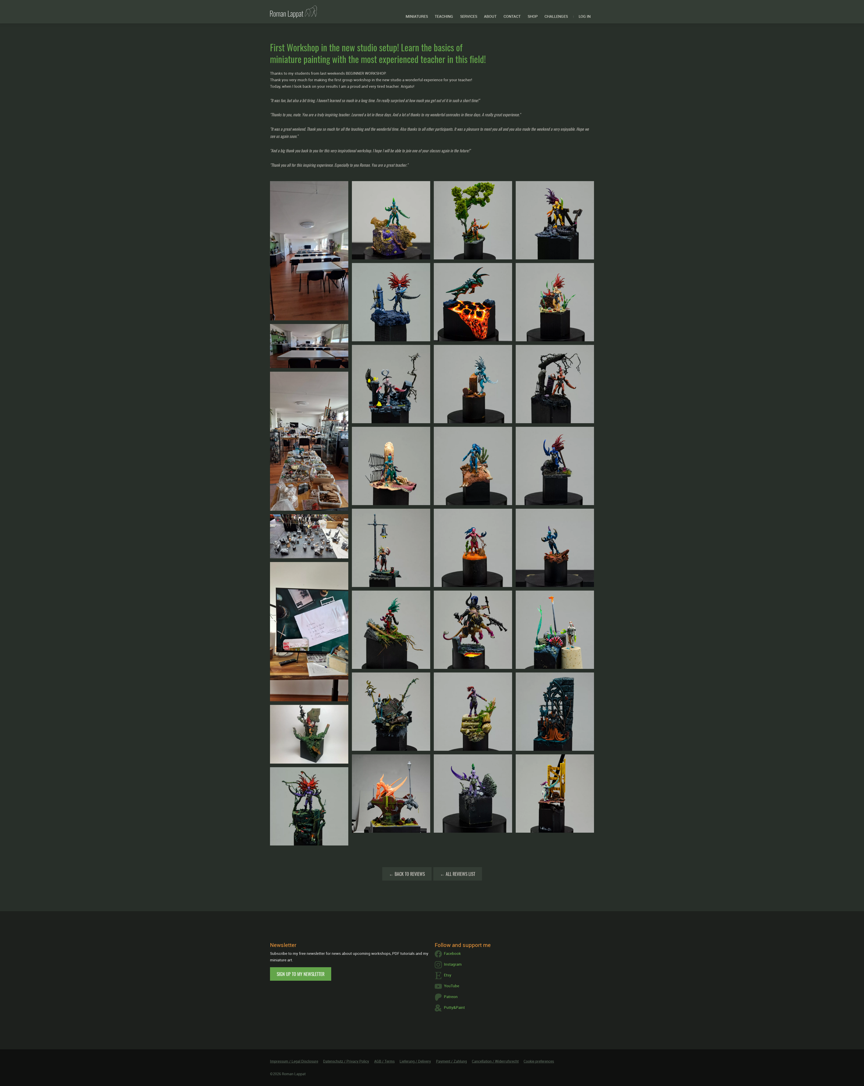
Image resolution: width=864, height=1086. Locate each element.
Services (468, 16)
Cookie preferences (539, 1061)
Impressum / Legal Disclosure (294, 1061)
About (490, 16)
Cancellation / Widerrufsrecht (495, 1061)
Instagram (453, 964)
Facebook (452, 953)
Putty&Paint (454, 1007)
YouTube (451, 985)
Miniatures (417, 16)
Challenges (556, 16)
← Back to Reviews (407, 873)
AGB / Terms (384, 1061)
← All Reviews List (457, 873)
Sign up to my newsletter (300, 974)
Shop (533, 16)
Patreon (451, 996)
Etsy (447, 975)
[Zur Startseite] (293, 11)
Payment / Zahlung (451, 1061)
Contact (512, 16)
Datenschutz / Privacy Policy (346, 1061)
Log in (585, 16)
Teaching (444, 16)
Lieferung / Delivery (415, 1061)
